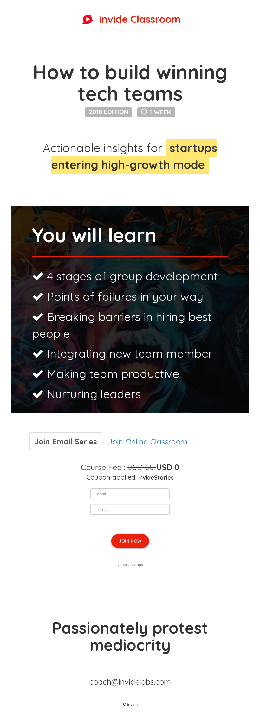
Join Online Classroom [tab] (147, 441)
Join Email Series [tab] (66, 441)
